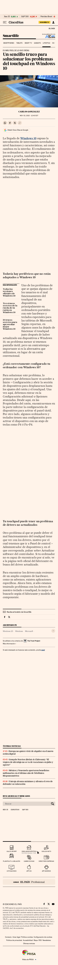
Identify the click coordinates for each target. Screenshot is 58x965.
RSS (40, 940)
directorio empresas (46, 861)
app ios (29, 871)
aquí (43, 650)
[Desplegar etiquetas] (53, 631)
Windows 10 (8, 631)
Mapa (36, 940)
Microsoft (29, 631)
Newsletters (47, 940)
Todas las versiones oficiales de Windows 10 (9, 292)
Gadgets (37, 43)
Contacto (8, 937)
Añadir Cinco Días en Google (17, 130)
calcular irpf (12, 851)
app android (46, 871)
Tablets (19, 43)
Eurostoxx (15, 810)
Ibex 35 (7, 17)
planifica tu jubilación (11, 861)
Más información (9, 644)
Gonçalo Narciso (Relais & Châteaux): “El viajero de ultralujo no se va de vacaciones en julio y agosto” (28, 762)
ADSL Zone (48, 36)
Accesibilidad (28, 940)
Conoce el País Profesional (29, 882)
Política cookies (27, 937)
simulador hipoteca (29, 851)
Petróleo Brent (46, 17)
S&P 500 (25, 17)
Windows (19, 631)
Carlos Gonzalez (29, 111)
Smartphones (8, 43)
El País (51, 28)
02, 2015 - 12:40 (29, 116)
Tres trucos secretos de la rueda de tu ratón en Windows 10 (10, 308)
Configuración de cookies (43, 937)
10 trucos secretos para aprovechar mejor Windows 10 (10, 324)
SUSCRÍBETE (44, 22)
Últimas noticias (12, 746)
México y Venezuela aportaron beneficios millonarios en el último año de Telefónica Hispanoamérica (26, 773)
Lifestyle (46, 43)
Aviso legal (16, 937)
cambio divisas (29, 861)
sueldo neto (46, 851)
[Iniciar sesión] (53, 22)
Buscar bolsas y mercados (16, 796)
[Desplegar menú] (5, 22)
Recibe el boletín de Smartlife (19, 612)
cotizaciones (11, 871)
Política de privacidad (14, 940)
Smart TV (28, 43)
